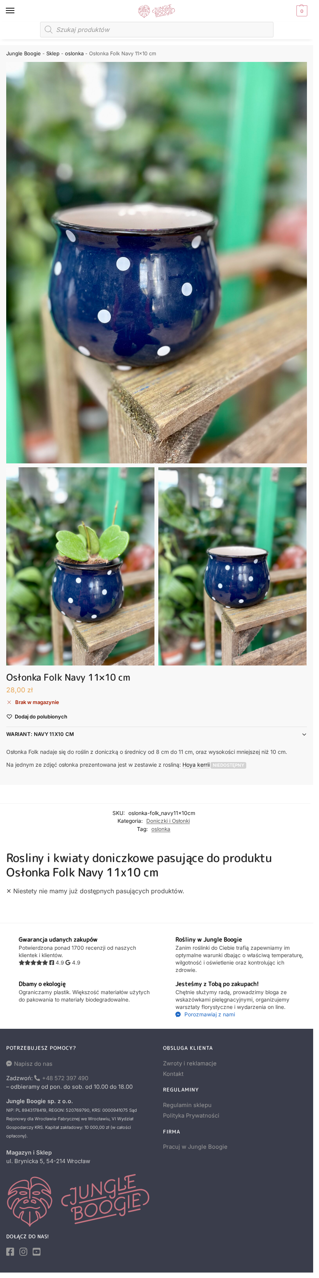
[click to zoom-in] (156, 262)
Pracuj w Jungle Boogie (195, 1146)
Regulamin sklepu (187, 1105)
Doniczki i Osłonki (168, 821)
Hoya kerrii (196, 764)
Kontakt (173, 1073)
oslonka (74, 53)
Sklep (53, 53)
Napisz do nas (33, 1063)
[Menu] (17, 11)
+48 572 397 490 (65, 1078)
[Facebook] (10, 1251)
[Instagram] (23, 1251)
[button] (300, 10)
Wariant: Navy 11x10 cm (40, 734)
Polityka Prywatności (191, 1115)
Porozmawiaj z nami (209, 1014)
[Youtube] (36, 1251)
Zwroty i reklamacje (190, 1063)
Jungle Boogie (23, 53)
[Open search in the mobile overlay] (156, 29)
